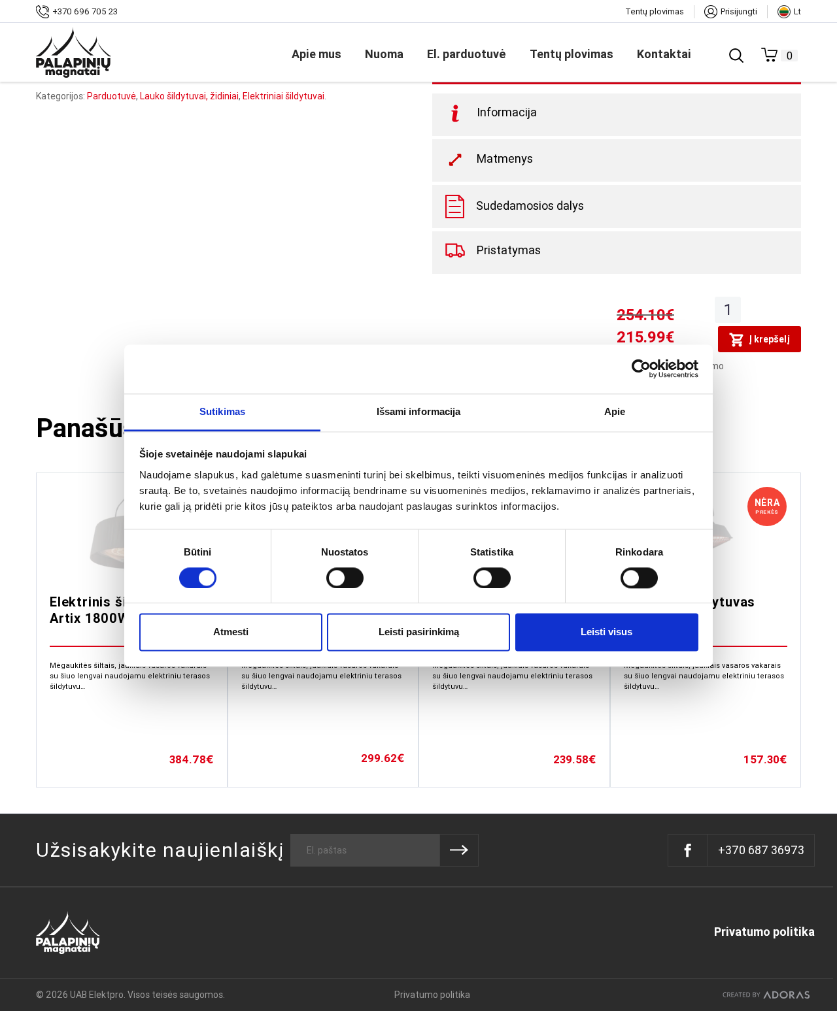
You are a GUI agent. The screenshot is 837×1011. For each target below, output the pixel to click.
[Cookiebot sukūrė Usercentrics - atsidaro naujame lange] (641, 368)
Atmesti (230, 632)
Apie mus (316, 53)
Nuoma (384, 53)
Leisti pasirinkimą (419, 632)
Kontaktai (664, 53)
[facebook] (688, 850)
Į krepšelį (769, 339)
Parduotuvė (111, 96)
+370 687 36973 (761, 849)
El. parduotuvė (466, 53)
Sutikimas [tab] (222, 411)
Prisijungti (739, 11)
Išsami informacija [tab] (419, 411)
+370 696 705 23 (85, 11)
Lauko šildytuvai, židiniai (189, 96)
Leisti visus (606, 632)
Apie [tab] (614, 411)
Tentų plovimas (654, 11)
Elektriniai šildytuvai (283, 96)
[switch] (345, 577)
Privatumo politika (764, 932)
